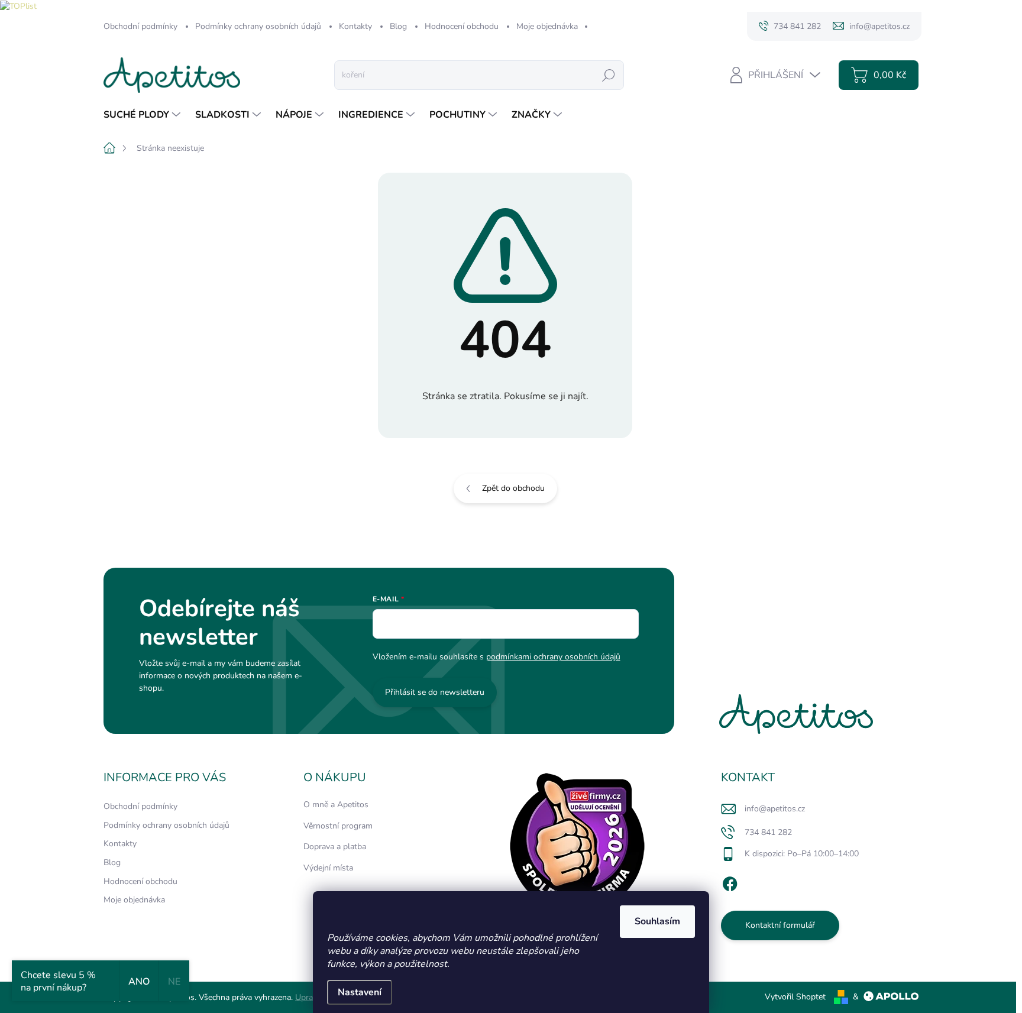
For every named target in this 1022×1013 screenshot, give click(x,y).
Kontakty (355, 26)
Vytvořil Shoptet (795, 996)
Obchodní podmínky (140, 26)
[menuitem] (143, 114)
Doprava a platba (334, 846)
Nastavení (359, 992)
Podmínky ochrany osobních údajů (258, 26)
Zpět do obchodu (513, 488)
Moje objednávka (547, 26)
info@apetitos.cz (775, 808)
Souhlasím (657, 921)
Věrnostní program (338, 825)
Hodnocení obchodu (462, 26)
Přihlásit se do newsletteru (434, 692)
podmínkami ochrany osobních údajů (553, 656)
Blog (398, 26)
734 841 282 (768, 832)
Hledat (608, 74)
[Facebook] (730, 882)
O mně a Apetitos (335, 804)
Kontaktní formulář (780, 925)
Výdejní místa (328, 867)
